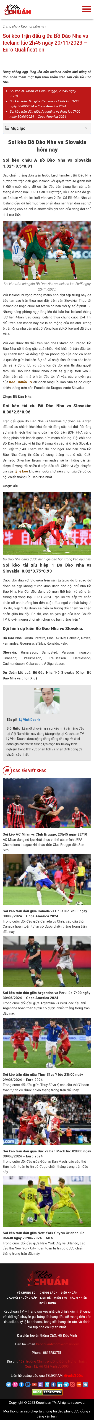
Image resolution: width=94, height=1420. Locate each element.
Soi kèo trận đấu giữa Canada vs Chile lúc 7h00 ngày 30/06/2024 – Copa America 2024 (45, 913)
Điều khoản (69, 1292)
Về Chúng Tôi (27, 1292)
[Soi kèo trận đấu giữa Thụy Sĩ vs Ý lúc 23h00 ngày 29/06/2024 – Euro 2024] (47, 1043)
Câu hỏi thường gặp (22, 1297)
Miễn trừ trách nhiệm (71, 1297)
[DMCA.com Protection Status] (47, 1392)
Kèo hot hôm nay (33, 26)
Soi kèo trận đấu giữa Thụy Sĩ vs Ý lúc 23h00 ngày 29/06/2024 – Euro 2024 (43, 1077)
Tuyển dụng (47, 1303)
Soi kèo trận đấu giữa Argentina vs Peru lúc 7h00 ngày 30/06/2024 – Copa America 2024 (46, 995)
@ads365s (73, 1375)
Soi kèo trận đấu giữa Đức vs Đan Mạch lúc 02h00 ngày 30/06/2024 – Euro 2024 (47, 1154)
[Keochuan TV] (31, 10)
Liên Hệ (45, 1297)
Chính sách (48, 1292)
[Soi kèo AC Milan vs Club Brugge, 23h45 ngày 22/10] (47, 803)
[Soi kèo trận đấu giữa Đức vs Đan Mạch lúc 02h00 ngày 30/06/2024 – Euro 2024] (47, 1119)
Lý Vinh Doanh (29, 720)
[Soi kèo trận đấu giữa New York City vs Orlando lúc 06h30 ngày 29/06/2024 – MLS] (47, 1201)
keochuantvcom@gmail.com (57, 1344)
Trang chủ (10, 26)
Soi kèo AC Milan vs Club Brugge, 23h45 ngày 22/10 (45, 834)
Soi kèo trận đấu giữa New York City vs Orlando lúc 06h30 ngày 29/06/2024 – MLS (43, 1235)
